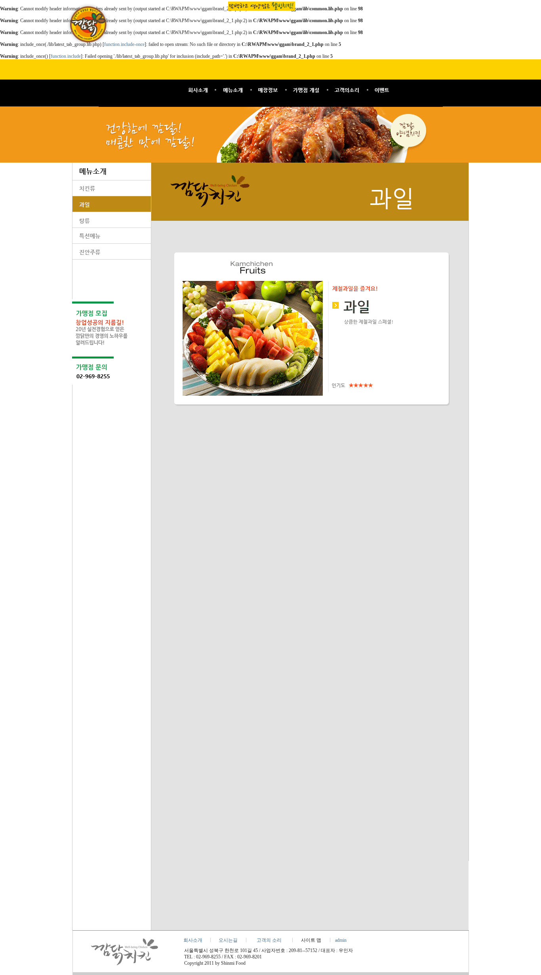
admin (341, 940)
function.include (66, 56)
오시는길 (228, 940)
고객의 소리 (269, 940)
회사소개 (192, 940)
